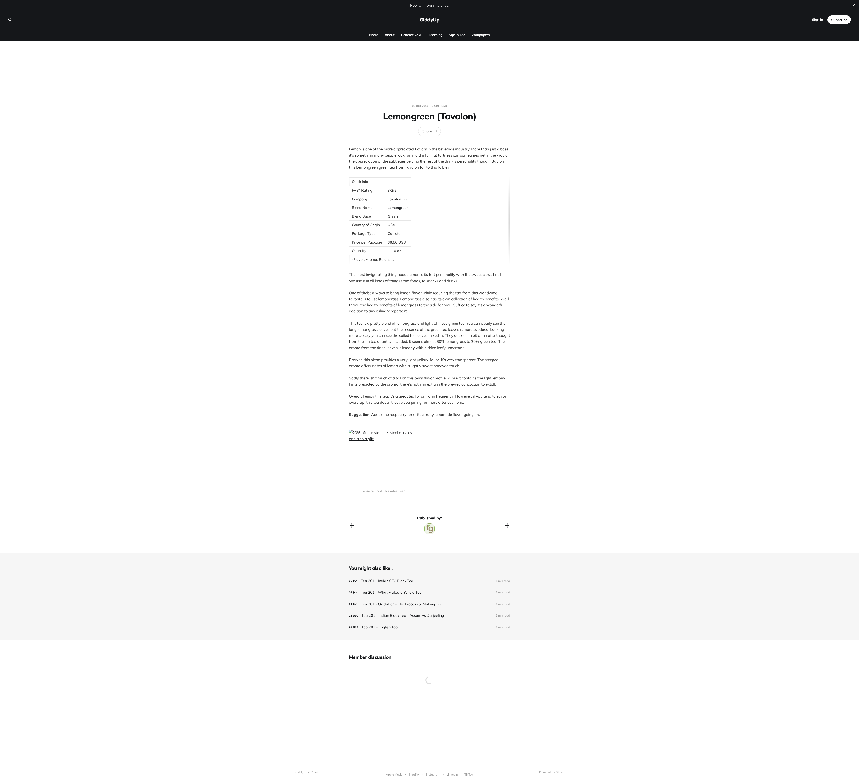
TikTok (468, 774)
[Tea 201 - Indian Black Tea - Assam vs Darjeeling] (429, 615)
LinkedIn (452, 774)
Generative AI (411, 35)
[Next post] (507, 525)
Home (373, 35)
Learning (435, 35)
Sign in (817, 19)
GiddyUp (430, 19)
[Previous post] (352, 525)
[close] (853, 5)
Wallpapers (481, 35)
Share (427, 131)
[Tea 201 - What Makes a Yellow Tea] (429, 592)
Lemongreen (398, 207)
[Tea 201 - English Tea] (429, 627)
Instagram (433, 774)
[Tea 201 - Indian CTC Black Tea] (429, 581)
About (390, 35)
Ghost (560, 772)
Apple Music (394, 774)
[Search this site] (10, 19)
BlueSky (414, 774)
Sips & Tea (457, 35)
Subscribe (839, 20)
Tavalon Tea (398, 199)
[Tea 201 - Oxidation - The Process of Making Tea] (429, 604)
